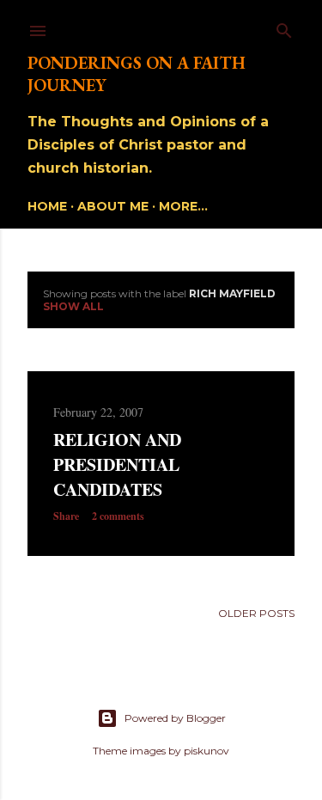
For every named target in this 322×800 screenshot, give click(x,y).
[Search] (284, 27)
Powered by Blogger (175, 717)
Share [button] (66, 516)
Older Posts (256, 613)
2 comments (118, 516)
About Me (113, 206)
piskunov (206, 750)
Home (47, 206)
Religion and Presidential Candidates (117, 464)
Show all (73, 306)
